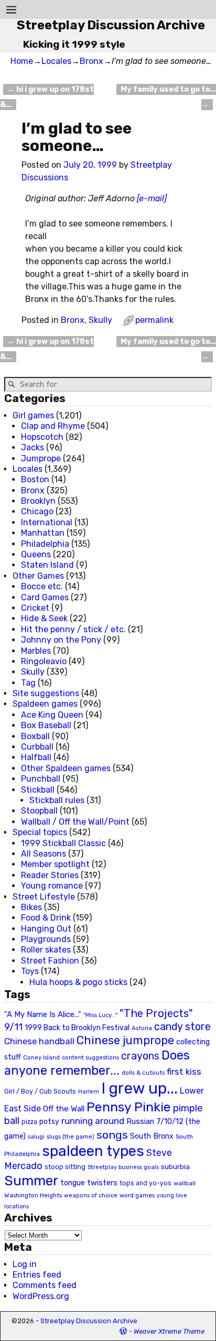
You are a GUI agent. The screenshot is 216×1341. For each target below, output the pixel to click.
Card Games (45, 597)
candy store (182, 1027)
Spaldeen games (45, 704)
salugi (36, 1136)
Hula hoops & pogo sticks (78, 982)
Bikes (31, 907)
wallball (185, 1183)
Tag (28, 683)
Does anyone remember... (97, 1063)
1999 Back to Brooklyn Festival (77, 1027)
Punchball (40, 779)
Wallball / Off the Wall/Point (75, 822)
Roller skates (46, 950)
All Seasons (43, 854)
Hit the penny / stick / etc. (73, 629)
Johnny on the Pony (61, 640)
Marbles (36, 651)
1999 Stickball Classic (63, 843)
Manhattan (42, 533)
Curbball (37, 747)
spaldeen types (93, 1151)
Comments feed (45, 1285)
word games (137, 1195)
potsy (49, 1121)
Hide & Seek (44, 618)
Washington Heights (33, 1195)
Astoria (142, 1028)
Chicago (37, 511)
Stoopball (39, 811)
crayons (140, 1056)
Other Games (38, 576)
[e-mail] (152, 198)
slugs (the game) (70, 1136)
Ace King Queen (52, 715)
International (46, 522)
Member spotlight (55, 864)
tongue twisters (88, 1182)
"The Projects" (156, 1013)
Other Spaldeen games (66, 768)
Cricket (35, 608)
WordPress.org (41, 1296)
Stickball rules (56, 800)
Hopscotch (42, 437)
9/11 (13, 1027)
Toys (30, 971)
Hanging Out (46, 929)
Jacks (32, 447)
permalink (154, 320)
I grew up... (139, 1088)
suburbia (175, 1166)
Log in (25, 1264)
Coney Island (41, 1057)
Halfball (36, 757)
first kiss (184, 1071)
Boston (35, 479)
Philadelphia (45, 544)
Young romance (52, 886)
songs (112, 1134)
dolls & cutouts (143, 1072)
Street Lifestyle (44, 897)
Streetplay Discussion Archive (111, 25)
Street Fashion (50, 961)
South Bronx (152, 1136)
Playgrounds (46, 939)
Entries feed (37, 1275)
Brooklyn (38, 501)
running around (92, 1121)
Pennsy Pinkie (129, 1107)
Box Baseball (46, 725)
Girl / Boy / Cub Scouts (40, 1091)
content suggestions (90, 1057)
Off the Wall (63, 1108)
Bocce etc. (42, 586)
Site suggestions (46, 693)
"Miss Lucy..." (100, 1015)
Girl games (33, 415)
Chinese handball (39, 1041)
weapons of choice (90, 1195)
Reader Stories (50, 875)
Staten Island (47, 565)
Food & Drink (46, 918)
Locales (56, 61)
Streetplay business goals (123, 1167)
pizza (29, 1122)
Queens (36, 554)
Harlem (88, 1091)
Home (21, 61)
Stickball (38, 790)
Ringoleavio (44, 661)
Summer (31, 1180)
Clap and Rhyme (53, 426)
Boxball (35, 736)
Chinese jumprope (125, 1040)
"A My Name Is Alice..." (42, 1014)
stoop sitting (65, 1167)
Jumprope (41, 458)
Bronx (91, 61)
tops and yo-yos (145, 1183)
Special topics (40, 832)
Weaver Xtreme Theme (169, 1331)
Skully (100, 320)
